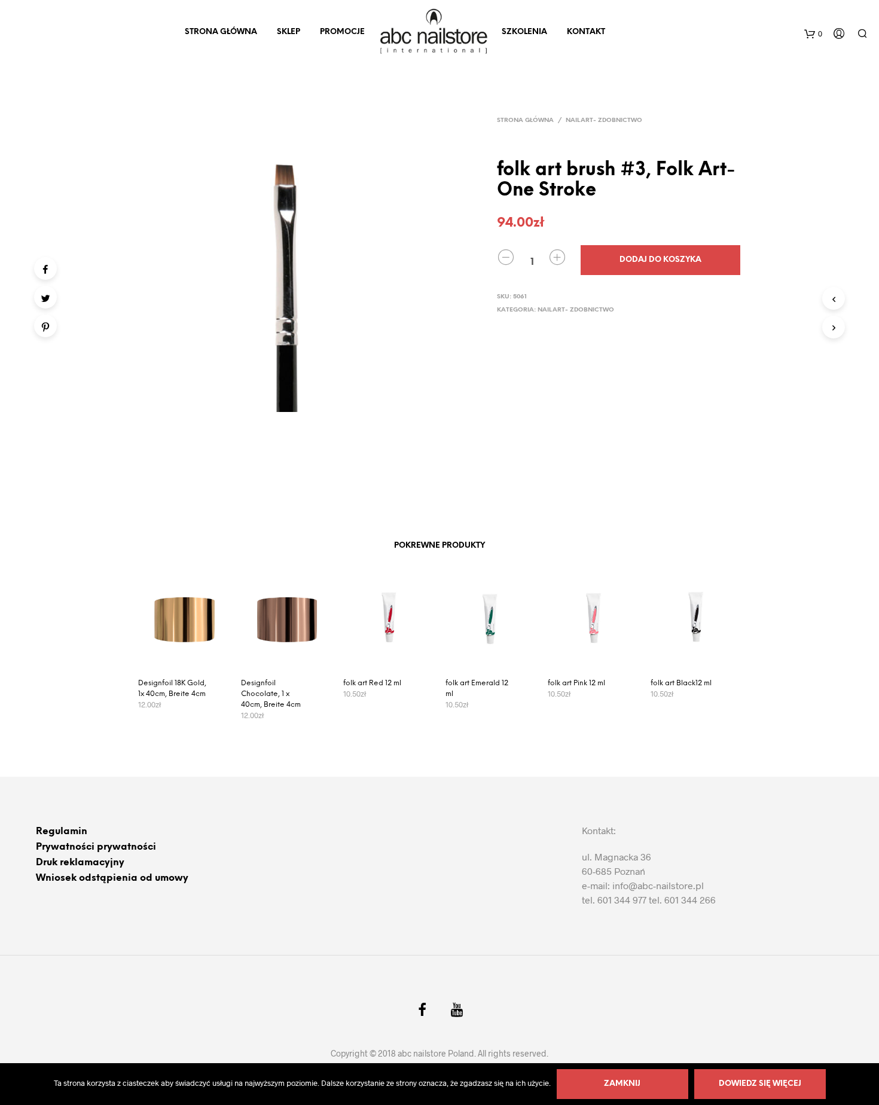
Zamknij (622, 1084)
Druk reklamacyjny (80, 862)
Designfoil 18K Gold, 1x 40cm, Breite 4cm (172, 688)
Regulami (58, 831)
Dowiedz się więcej (760, 1084)
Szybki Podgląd (190, 656)
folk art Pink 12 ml (576, 683)
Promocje (342, 32)
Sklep (288, 32)
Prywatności (65, 847)
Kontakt (586, 32)
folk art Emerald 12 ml (476, 688)
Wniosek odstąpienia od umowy (112, 878)
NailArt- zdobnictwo (604, 120)
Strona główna (525, 120)
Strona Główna (221, 32)
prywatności (125, 847)
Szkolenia (524, 32)
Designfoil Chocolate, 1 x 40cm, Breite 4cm (271, 694)
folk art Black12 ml (681, 683)
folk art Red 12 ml (372, 683)
